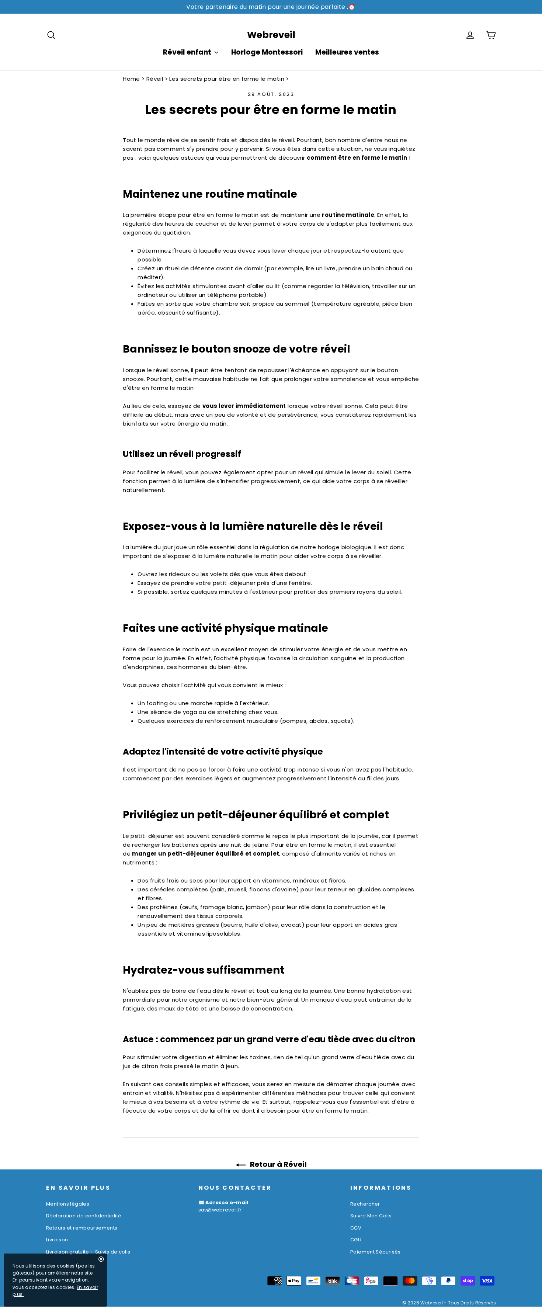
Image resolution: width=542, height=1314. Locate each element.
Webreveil (271, 34)
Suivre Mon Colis (371, 1215)
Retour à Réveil (278, 1164)
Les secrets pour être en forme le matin (226, 79)
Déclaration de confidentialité (83, 1215)
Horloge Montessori (267, 52)
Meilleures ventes (347, 52)
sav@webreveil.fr (220, 1209)
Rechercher (365, 1203)
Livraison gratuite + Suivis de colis (88, 1251)
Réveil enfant (188, 52)
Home (131, 79)
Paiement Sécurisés (375, 1251)
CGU (355, 1239)
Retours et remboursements (81, 1227)
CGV (355, 1227)
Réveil (154, 79)
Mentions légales (67, 1203)
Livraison (57, 1239)
